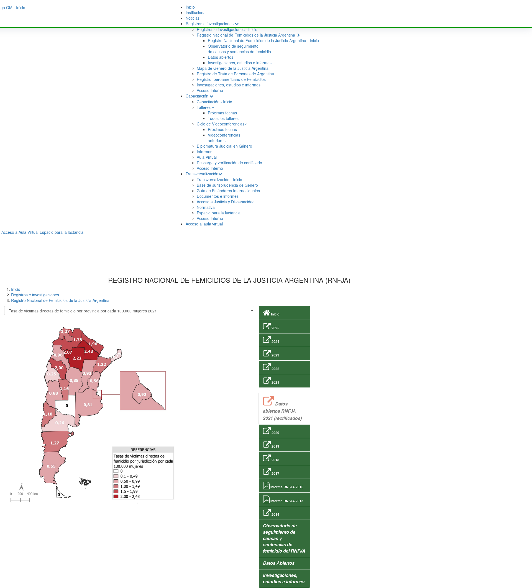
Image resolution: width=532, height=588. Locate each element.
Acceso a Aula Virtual (20, 232)
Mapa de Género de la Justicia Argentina (232, 68)
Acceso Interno (210, 90)
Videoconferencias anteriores (224, 137)
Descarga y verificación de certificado (229, 162)
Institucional (196, 12)
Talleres (204, 107)
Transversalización (202, 173)
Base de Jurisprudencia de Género (227, 185)
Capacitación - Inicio (214, 101)
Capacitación (197, 96)
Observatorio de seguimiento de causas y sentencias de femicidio (239, 48)
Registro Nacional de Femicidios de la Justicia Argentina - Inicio (263, 40)
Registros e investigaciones (210, 23)
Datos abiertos (220, 57)
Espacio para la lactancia (219, 212)
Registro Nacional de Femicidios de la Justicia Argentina (247, 35)
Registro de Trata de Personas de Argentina (235, 73)
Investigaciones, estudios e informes (240, 62)
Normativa (206, 207)
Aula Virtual (207, 157)
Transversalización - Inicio (219, 179)
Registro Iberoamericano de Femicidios (231, 79)
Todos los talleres (223, 118)
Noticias (193, 18)
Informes (204, 151)
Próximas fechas (222, 112)
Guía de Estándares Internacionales (228, 190)
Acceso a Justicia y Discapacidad (226, 201)
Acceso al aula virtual (204, 224)
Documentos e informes (218, 196)
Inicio (190, 7)
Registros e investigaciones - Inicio (227, 29)
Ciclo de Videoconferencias (220, 124)
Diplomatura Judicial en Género (224, 146)
